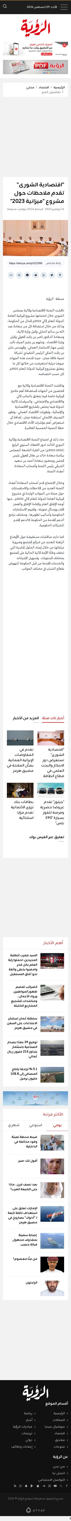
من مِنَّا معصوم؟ (25, 1259)
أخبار (29, 1420)
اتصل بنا (58, 1473)
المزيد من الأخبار (26, 718)
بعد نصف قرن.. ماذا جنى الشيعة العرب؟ (23, 1187)
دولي (28, 1440)
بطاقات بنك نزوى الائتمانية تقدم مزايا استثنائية (22, 810)
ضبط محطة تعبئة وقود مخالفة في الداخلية (24, 1142)
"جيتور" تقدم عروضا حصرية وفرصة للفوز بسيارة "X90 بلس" (52, 812)
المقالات (59, 1420)
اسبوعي (35, 1125)
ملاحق (60, 1440)
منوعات (59, 1446)
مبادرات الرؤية (22, 1426)
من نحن (59, 1466)
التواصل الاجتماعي (51, 1480)
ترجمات (26, 1433)
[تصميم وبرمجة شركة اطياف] (35, 1510)
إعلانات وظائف (21, 1446)
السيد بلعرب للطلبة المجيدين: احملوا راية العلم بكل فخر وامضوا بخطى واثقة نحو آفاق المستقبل (22, 965)
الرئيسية (59, 87)
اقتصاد (44, 87)
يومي (57, 1125)
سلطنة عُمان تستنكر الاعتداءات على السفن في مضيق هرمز (22, 1023)
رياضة (28, 1413)
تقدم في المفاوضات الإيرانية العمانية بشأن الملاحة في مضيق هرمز (20, 760)
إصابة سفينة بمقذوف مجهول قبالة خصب (24, 1240)
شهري (14, 1125)
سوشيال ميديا (55, 1426)
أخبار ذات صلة (53, 718)
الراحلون (31, 1282)
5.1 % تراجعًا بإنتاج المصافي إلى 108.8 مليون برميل (24, 1074)
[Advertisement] (35, 137)
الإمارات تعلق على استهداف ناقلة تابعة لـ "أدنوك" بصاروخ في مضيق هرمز (22, 1215)
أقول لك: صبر (27, 1160)
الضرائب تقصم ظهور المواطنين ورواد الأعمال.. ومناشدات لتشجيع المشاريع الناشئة (24, 996)
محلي (30, 87)
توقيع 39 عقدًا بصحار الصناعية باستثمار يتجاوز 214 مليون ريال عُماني (22, 1049)
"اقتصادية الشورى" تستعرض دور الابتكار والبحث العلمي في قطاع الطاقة (52, 763)
